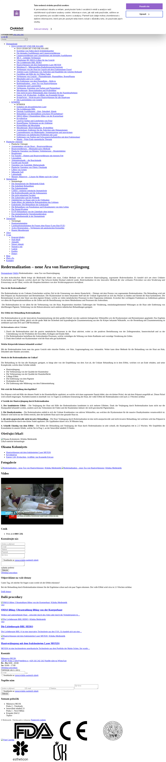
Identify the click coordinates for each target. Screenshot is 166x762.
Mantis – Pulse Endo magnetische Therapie (34, 139)
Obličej (16, 273)
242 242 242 (18, 34)
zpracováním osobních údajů (26, 560)
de (7, 37)
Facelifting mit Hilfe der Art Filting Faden (34, 74)
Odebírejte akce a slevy (10, 670)
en (4, 37)
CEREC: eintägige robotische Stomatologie (29, 191)
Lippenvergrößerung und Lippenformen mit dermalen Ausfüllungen (44, 55)
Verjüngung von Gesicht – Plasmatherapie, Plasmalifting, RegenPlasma (46, 76)
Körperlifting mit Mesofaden (28, 125)
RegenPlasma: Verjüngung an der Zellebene (35, 123)
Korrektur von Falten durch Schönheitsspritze (35, 51)
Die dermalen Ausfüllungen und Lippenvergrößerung (38, 53)
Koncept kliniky (18, 237)
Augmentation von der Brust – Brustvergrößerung (31, 146)
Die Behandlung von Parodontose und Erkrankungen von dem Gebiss (40, 207)
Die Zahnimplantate (19, 188)
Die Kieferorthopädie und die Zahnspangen (29, 193)
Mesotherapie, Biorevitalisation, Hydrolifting (35, 128)
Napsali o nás (16, 246)
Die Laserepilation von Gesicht (29, 100)
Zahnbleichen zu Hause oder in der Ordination (30, 200)
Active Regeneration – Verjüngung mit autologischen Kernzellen (37, 228)
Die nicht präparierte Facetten (23, 195)
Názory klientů (17, 244)
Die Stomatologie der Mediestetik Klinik (27, 184)
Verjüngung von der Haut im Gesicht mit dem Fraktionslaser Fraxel (44, 69)
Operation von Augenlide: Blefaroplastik (28, 165)
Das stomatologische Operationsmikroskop (28, 214)
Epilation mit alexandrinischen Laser (31, 107)
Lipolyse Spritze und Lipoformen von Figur (34, 121)
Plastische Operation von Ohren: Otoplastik (29, 167)
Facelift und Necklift (19, 163)
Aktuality (15, 242)
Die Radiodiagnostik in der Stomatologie (28, 216)
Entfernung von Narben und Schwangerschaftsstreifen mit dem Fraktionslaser (48, 137)
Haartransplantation (19, 223)
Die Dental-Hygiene (19, 209)
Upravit (143, 14)
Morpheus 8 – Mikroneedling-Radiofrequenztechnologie (40, 67)
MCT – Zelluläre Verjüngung (29, 58)
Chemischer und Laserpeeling (29, 86)
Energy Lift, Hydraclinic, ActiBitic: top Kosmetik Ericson (40, 95)
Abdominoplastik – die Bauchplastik (26, 160)
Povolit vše (144, 6)
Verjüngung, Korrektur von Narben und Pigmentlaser (38, 88)
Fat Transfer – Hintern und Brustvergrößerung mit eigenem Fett (37, 156)
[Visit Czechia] (8, 740)
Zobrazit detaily (41, 29)
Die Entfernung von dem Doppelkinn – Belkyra (36, 81)
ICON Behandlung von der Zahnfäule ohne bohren (32, 212)
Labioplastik (16, 174)
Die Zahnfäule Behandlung (22, 186)
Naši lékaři (15, 239)
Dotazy (14, 253)
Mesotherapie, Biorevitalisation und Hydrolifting (36, 90)
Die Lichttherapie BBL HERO (29, 62)
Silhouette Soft (17, 172)
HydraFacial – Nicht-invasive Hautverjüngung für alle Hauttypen (43, 97)
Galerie (14, 249)
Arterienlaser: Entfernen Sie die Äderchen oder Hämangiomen (42, 130)
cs (2, 37)
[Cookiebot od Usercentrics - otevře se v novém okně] (16, 29)
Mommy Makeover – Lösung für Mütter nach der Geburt (34, 177)
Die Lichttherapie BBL (26, 109)
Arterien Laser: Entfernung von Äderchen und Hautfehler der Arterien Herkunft (49, 72)
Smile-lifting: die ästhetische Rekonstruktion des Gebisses (34, 202)
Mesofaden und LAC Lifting (28, 79)
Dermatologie (6, 273)
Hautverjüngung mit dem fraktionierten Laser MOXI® (39, 65)
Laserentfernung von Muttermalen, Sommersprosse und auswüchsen (44, 132)
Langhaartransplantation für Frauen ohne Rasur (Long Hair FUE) (38, 225)
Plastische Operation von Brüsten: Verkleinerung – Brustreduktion (38, 151)
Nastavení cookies (38, 720)
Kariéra (14, 251)
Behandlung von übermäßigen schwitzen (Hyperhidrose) (40, 114)
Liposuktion (16, 158)
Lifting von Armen (19, 170)
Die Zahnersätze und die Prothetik (25, 198)
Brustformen (16, 153)
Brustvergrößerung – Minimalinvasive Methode (30, 149)
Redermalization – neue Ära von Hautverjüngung (37, 83)
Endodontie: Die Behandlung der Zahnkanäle (30, 205)
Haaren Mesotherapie (20, 230)
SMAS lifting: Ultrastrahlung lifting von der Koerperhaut (40, 116)
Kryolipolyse (22, 118)
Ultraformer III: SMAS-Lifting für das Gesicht (35, 60)
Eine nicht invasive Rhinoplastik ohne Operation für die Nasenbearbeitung (47, 93)
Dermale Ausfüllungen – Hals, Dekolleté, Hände (36, 111)
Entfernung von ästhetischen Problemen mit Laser (37, 135)
